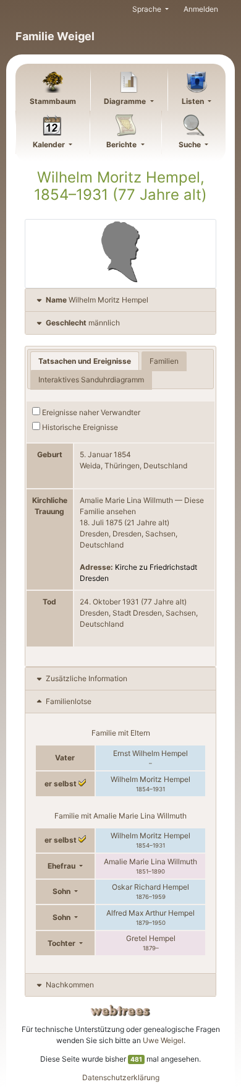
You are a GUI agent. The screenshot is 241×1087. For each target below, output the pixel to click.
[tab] (120, 300)
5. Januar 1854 (105, 454)
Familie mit (120, 815)
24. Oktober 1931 (109, 601)
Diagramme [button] (126, 101)
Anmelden (201, 9)
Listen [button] (194, 101)
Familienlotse (67, 701)
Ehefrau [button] (62, 865)
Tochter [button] (62, 943)
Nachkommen (70, 984)
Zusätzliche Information (86, 678)
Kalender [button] (50, 144)
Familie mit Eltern (120, 732)
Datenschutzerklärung (120, 1077)
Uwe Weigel (163, 1040)
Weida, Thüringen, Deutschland (133, 465)
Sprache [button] (147, 9)
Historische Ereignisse (79, 427)
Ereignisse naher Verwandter (90, 412)
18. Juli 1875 (101, 522)
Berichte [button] (122, 144)
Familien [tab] (164, 361)
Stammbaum (53, 101)
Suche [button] (191, 144)
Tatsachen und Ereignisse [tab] (84, 361)
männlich (83, 322)
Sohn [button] (62, 891)
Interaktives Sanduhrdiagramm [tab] (91, 379)
